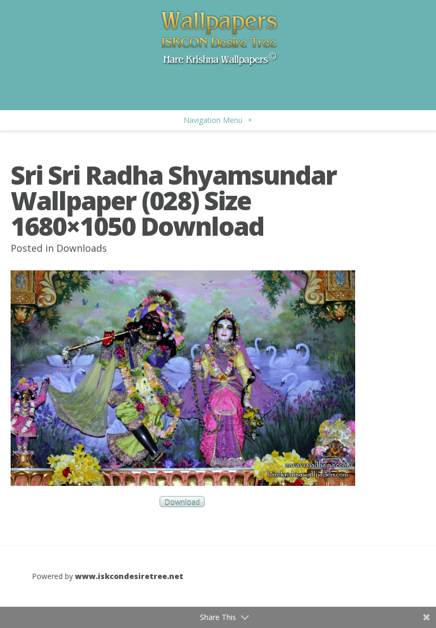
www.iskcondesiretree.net (129, 576)
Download (182, 502)
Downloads (81, 248)
